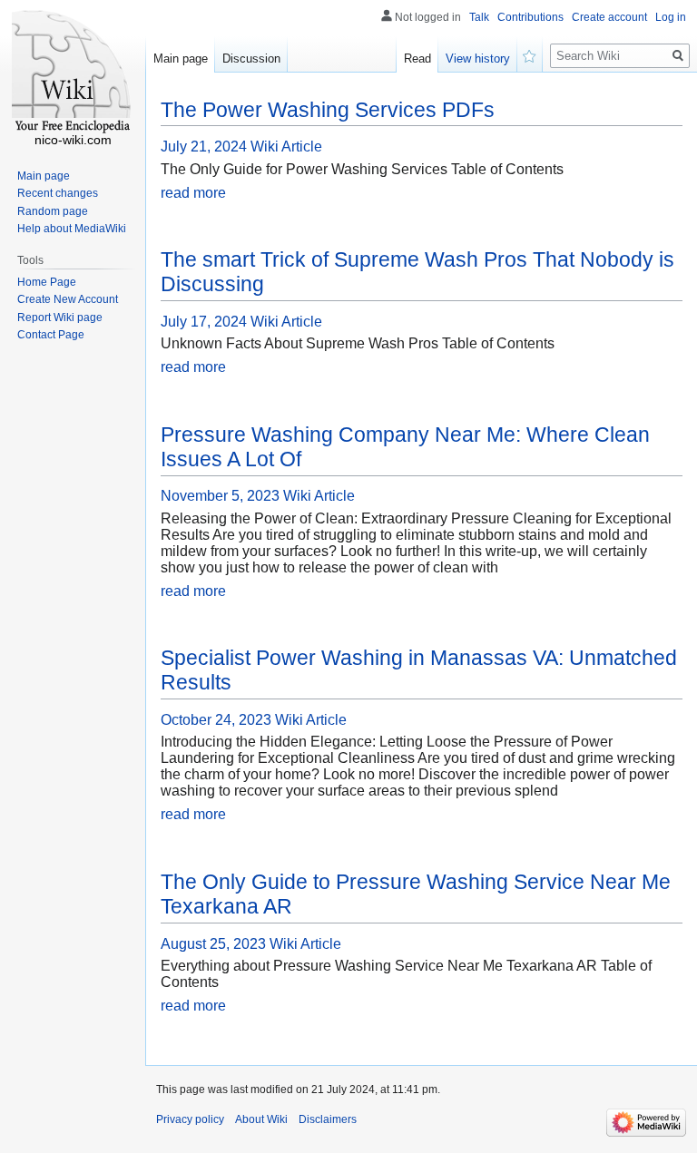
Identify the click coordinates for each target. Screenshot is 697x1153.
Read (417, 58)
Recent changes (57, 193)
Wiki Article (286, 146)
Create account (609, 17)
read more (193, 192)
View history (478, 58)
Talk (479, 17)
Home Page (46, 282)
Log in (670, 17)
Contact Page (50, 334)
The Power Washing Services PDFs (328, 110)
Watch (530, 54)
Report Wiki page (60, 317)
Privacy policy (190, 1119)
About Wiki (261, 1119)
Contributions (530, 17)
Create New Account (67, 299)
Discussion (251, 58)
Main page (180, 58)
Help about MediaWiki (71, 228)
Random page (52, 211)
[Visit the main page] (72, 72)
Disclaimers (328, 1119)
